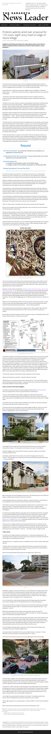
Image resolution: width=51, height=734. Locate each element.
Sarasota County (16, 710)
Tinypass (6, 711)
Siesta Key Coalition (41, 390)
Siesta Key (23, 710)
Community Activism (12, 709)
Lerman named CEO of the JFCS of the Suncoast (14, 713)
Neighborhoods (26, 709)
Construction (19, 709)
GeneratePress (29, 732)
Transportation (33, 710)
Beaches (5, 709)
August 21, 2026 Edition (43, 25)
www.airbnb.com (17, 519)
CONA (23, 87)
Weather (38, 710)
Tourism (27, 710)
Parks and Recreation (41, 709)
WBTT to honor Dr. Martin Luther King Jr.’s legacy (14, 714)
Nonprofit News (33, 709)
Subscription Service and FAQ (29, 25)
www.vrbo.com (7, 519)
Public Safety (5, 710)
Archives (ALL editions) (15, 25)
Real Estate (10, 710)
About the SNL (4, 25)
